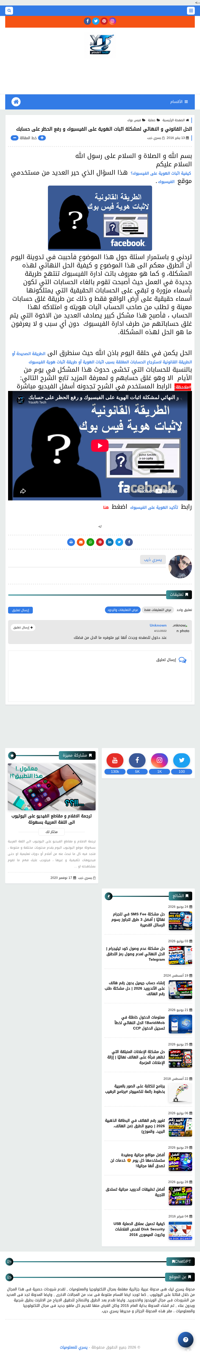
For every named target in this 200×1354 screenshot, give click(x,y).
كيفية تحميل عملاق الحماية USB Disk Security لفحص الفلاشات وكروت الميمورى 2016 (139, 1229)
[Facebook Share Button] (129, 542)
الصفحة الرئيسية (173, 120)
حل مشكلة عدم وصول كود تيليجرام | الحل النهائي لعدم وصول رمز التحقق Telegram (135, 954)
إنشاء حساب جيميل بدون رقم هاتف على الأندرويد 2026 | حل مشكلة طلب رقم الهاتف (135, 988)
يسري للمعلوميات (74, 1347)
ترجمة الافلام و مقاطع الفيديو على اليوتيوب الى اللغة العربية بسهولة (51, 819)
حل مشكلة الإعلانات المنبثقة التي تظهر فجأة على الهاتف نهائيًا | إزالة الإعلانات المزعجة (136, 1057)
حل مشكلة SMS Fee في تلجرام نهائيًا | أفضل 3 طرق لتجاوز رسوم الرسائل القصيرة (138, 920)
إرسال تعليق (20, 610)
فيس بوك (134, 120)
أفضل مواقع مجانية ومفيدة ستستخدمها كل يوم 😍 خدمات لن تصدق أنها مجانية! (137, 1160)
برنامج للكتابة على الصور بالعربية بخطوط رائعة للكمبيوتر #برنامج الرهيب (135, 1089)
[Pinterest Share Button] (110, 542)
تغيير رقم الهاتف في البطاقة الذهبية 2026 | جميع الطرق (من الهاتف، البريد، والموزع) (135, 1126)
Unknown (158, 625)
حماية (151, 120)
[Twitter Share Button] (119, 542)
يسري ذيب (85, 878)
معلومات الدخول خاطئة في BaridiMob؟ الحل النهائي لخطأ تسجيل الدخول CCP (140, 1023)
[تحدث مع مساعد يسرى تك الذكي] (185, 1339)
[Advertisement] (100, 75)
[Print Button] (71, 542)
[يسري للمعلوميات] (100, 45)
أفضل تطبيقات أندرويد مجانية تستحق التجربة (135, 1192)
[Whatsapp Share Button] (90, 542)
